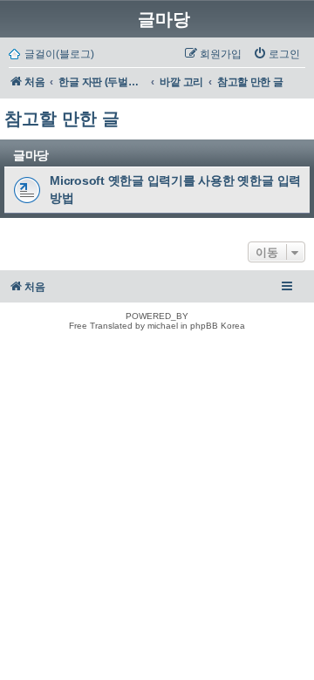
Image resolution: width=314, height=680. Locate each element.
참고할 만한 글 (61, 118)
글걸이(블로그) (59, 54)
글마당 (164, 19)
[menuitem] (276, 54)
